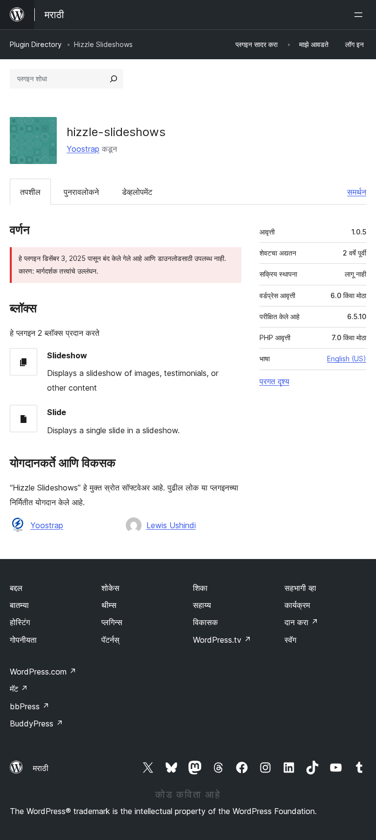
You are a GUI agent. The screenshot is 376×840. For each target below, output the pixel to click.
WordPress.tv (222, 640)
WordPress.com (43, 672)
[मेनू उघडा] (360, 14)
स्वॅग (290, 640)
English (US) (346, 358)
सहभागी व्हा (300, 588)
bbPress (29, 706)
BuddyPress (36, 723)
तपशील (30, 192)
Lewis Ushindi (171, 525)
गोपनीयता (23, 640)
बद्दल (16, 588)
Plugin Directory (36, 44)
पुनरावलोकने (81, 192)
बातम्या (19, 605)
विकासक (205, 622)
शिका (200, 588)
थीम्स (109, 605)
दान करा (301, 622)
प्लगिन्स (111, 622)
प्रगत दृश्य (274, 381)
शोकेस (110, 588)
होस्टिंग (20, 622)
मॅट (19, 689)
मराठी (40, 768)
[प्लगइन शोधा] (113, 79)
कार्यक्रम (297, 605)
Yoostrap (83, 149)
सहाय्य (202, 605)
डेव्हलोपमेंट (137, 192)
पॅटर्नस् (110, 640)
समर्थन (356, 192)
